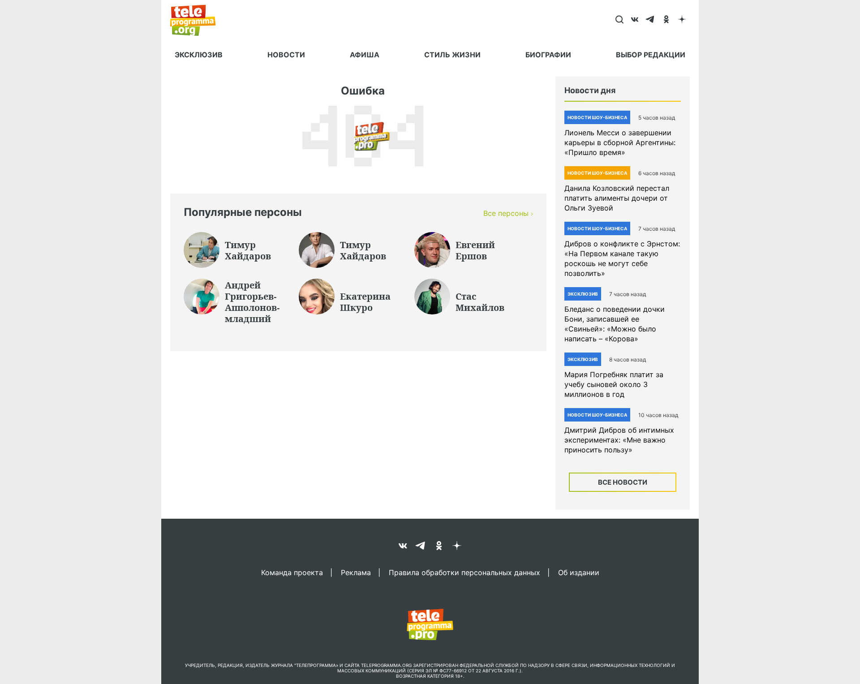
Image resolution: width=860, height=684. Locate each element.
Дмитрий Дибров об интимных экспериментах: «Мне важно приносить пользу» (619, 440)
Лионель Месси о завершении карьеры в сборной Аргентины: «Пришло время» (619, 142)
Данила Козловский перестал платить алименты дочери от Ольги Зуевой (616, 198)
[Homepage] (197, 20)
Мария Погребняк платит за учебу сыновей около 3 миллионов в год (613, 384)
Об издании (578, 572)
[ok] (666, 20)
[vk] (635, 20)
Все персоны (506, 213)
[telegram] (650, 20)
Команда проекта (292, 572)
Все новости (622, 482)
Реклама (356, 572)
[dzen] (682, 20)
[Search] (619, 20)
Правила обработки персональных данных (464, 572)
